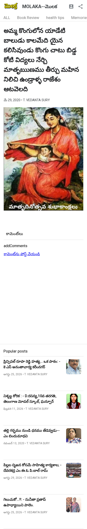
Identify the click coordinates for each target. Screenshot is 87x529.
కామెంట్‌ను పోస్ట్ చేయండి (22, 254)
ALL (6, 17)
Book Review (28, 17)
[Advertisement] (43, 300)
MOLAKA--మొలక (39, 6)
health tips (55, 17)
